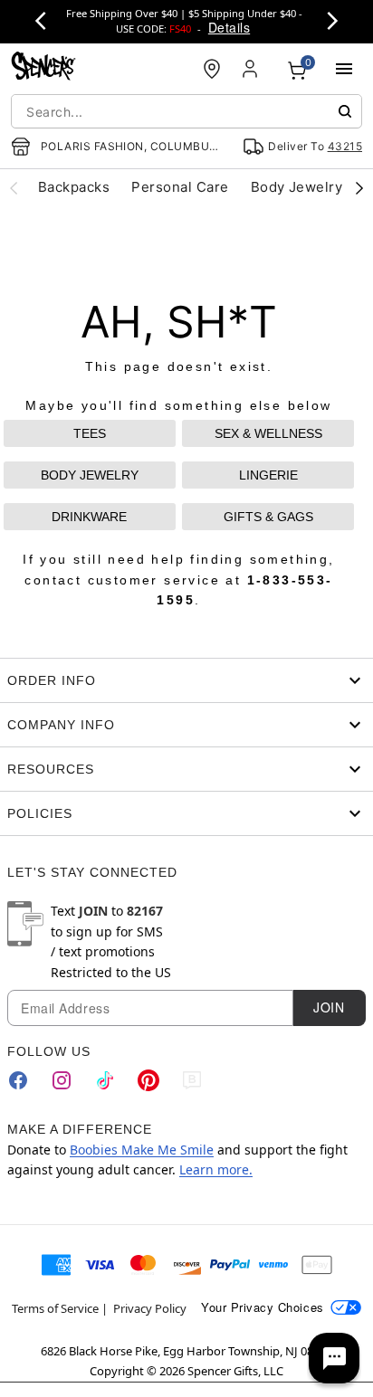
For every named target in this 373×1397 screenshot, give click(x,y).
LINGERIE (268, 475)
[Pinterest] (148, 1080)
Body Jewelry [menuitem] (297, 186)
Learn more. (216, 1169)
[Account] (252, 69)
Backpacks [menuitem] (74, 186)
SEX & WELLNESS (268, 433)
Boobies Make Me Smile (142, 1149)
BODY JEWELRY (90, 475)
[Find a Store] (212, 69)
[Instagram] (61, 1080)
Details (229, 27)
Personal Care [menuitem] (179, 186)
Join (328, 1007)
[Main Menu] (344, 68)
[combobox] (186, 111)
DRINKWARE (89, 516)
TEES (89, 433)
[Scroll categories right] (359, 187)
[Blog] (192, 1080)
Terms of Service (55, 1308)
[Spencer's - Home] (43, 68)
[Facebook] (18, 1080)
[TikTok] (105, 1080)
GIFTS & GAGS (268, 516)
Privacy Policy (149, 1308)
